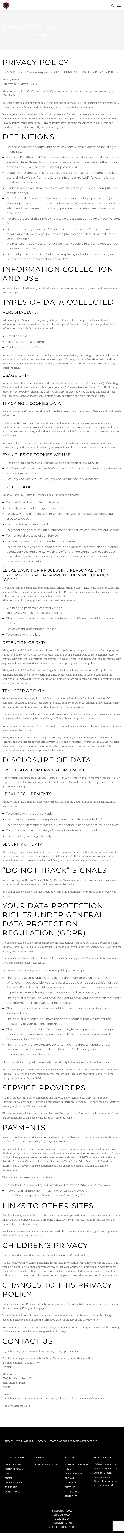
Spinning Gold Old (46, 1464)
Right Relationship (76, 1464)
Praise (9, 1478)
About (8, 1441)
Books (42, 1441)
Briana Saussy (62, 1514)
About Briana (13, 1464)
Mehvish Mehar (62, 1523)
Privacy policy (13, 1482)
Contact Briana (14, 1469)
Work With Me (25, 1441)
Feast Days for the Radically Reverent (73, 1441)
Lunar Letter (72, 1469)
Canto (8, 1473)
